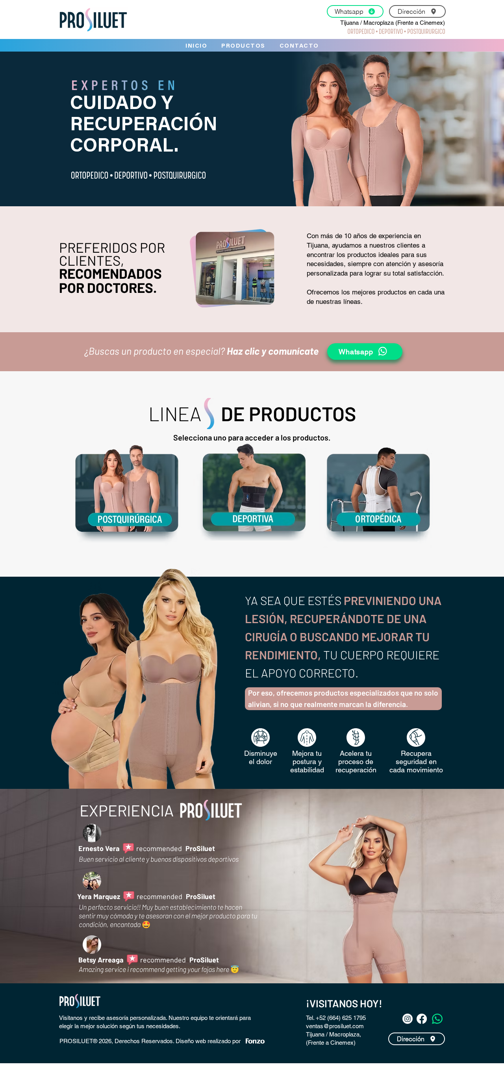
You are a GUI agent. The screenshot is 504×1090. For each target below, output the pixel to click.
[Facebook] (422, 1019)
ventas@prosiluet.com (335, 1026)
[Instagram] (407, 1019)
